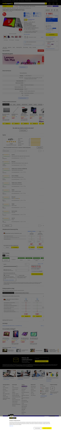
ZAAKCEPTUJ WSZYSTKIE (47, 428)
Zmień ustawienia (37, 428)
